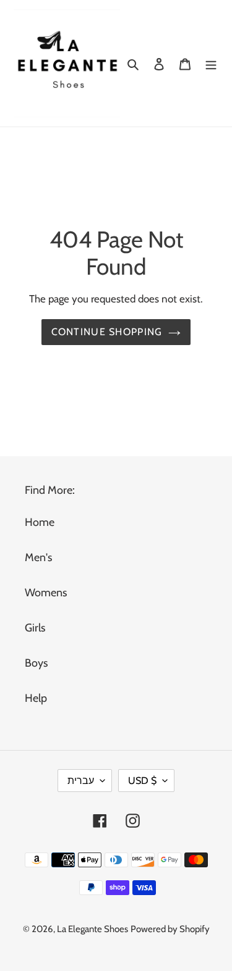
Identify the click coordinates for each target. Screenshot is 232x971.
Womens (46, 592)
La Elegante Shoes (92, 929)
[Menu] (211, 63)
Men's (38, 557)
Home (39, 522)
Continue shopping (107, 332)
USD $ (142, 780)
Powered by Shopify (170, 929)
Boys (36, 663)
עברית (80, 780)
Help (36, 698)
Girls (35, 628)
